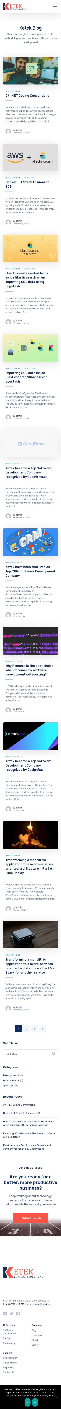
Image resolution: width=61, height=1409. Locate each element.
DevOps (7, 1338)
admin (19, 130)
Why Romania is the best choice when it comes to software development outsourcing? (29, 670)
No (35, 1402)
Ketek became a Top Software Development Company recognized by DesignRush (28, 765)
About (35, 1340)
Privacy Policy (10, 1362)
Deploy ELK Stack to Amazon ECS (21, 1113)
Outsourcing (9, 1343)
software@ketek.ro (40, 1304)
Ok (27, 1402)
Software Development (10, 1332)
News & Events (13, 464)
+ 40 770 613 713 (15, 1304)
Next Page (42, 1028)
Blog (34, 1330)
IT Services (9, 1325)
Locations (37, 1335)
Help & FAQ (8, 1367)
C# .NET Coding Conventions (27, 95)
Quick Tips (29, 178)
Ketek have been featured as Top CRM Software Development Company (30, 571)
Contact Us (9, 1372)
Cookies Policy (10, 1358)
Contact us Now (30, 1218)
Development (12, 91)
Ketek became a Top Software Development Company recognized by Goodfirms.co (28, 472)
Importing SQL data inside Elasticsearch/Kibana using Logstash (26, 377)
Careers (36, 1345)
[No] (57, 1397)
